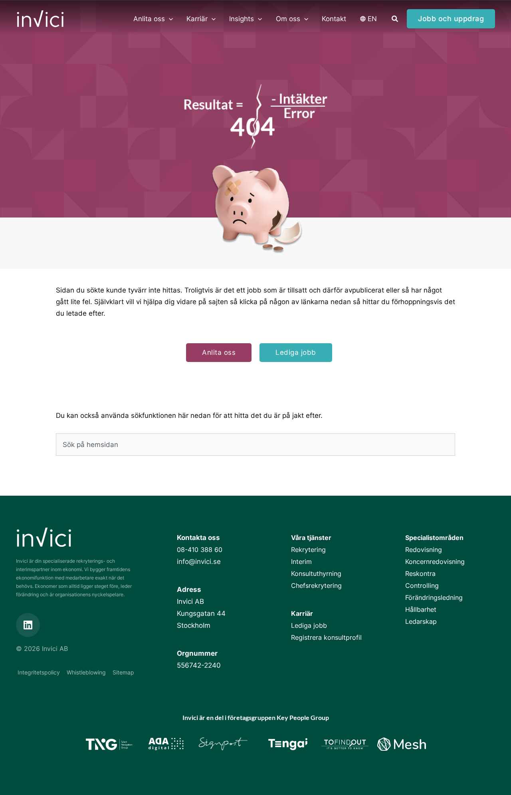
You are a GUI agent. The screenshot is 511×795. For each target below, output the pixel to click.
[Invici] (40, 18)
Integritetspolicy (39, 672)
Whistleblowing (86, 672)
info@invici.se (199, 562)
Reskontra (420, 573)
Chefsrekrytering (316, 585)
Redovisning (423, 550)
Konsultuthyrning (316, 573)
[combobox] (255, 444)
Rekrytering (308, 550)
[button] (169, 19)
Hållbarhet (420, 609)
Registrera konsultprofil (326, 637)
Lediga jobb (309, 625)
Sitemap (123, 672)
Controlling (422, 585)
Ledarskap (421, 621)
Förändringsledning (434, 597)
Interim (301, 562)
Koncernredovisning (435, 562)
